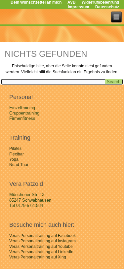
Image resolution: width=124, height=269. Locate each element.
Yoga (14, 159)
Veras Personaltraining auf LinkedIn (41, 252)
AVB (71, 2)
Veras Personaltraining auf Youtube (41, 246)
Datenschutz (107, 7)
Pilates (15, 148)
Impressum (78, 7)
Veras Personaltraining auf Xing (37, 257)
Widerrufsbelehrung (100, 2)
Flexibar (16, 154)
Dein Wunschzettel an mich (36, 2)
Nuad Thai (18, 164)
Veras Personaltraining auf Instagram (42, 241)
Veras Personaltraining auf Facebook (42, 235)
